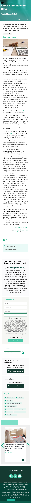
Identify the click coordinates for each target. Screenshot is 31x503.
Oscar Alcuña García (21, 227)
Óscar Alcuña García (9, 37)
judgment (12, 133)
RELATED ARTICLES (10, 423)
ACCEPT (11, 500)
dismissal (21, 111)
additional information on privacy (15, 331)
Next (27, 443)
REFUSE (20, 500)
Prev (1, 443)
